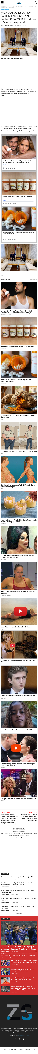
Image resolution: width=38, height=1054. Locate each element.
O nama (4, 1049)
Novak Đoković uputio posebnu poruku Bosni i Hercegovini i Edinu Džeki (23, 978)
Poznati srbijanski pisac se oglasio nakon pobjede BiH (17, 877)
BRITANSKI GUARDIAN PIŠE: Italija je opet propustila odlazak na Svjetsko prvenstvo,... (18, 948)
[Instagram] (19, 1039)
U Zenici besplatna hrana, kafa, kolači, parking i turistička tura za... (22, 970)
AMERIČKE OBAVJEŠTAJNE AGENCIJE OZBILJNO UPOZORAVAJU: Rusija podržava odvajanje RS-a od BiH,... (23, 988)
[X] (19, 838)
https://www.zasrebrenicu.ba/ (19, 831)
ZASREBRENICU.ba (9, 25)
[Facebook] (17, 838)
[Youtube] (21, 838)
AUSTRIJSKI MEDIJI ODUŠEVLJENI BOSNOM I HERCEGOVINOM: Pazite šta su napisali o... (24, 961)
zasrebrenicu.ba (25, 1052)
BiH (13, 6)
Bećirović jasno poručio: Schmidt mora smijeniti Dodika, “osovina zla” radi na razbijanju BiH (28, 817)
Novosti (9, 6)
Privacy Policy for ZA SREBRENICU (15, 1049)
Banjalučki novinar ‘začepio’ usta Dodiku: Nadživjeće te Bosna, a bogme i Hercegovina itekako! (17, 883)
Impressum (27, 1049)
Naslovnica (3, 6)
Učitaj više (18, 913)
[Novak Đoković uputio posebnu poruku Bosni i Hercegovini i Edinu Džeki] (5, 980)
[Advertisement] (19, 74)
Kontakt (34, 1049)
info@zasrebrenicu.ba (23, 1035)
